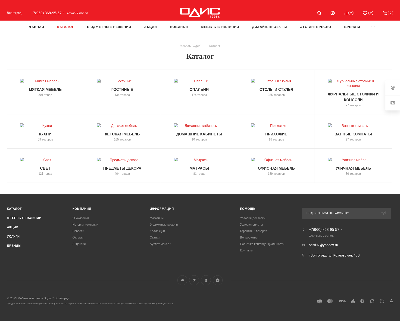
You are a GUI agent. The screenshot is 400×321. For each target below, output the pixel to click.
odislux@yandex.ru (323, 245)
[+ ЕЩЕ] (373, 27)
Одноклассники (206, 280)
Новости (78, 231)
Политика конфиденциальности (262, 244)
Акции (12, 227)
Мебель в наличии (24, 218)
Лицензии (79, 244)
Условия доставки (252, 218)
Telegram (194, 280)
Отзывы (77, 237)
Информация (162, 209)
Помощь (248, 209)
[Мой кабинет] (333, 14)
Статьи (154, 237)
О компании (80, 218)
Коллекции (157, 231)
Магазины (156, 218)
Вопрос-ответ (249, 237)
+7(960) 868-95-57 (46, 13)
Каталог (14, 209)
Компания (81, 209)
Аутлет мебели (160, 244)
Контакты (246, 250)
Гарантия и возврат (253, 231)
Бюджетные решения (164, 224)
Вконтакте (182, 280)
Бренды (14, 246)
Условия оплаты (251, 224)
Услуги (13, 236)
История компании (85, 224)
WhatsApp (218, 280)
